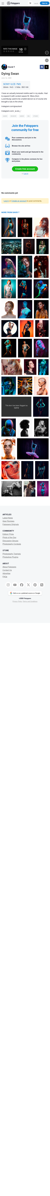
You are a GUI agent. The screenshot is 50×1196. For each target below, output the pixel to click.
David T (11, 67)
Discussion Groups (10, 540)
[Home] (13, 3)
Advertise (6, 573)
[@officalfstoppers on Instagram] (8, 585)
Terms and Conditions (30, 601)
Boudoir (13, 116)
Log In (36, 3)
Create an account (19, 200)
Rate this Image (10, 49)
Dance (5, 116)
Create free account (25, 168)
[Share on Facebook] (42, 67)
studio (35, 116)
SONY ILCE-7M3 (12, 84)
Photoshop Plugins (10, 557)
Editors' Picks (8, 534)
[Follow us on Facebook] (22, 585)
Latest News (8, 517)
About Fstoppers (9, 566)
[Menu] (3, 3)
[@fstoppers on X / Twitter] (28, 585)
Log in (26, 173)
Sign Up (44, 3)
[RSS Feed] (42, 585)
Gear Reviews (8, 521)
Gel (28, 116)
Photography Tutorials (12, 553)
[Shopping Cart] (30, 3)
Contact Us (7, 570)
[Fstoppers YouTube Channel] (15, 585)
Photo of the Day (9, 537)
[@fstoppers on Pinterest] (35, 585)
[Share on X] (46, 67)
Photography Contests (12, 544)
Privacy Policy (17, 601)
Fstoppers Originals (11, 524)
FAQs (5, 576)
